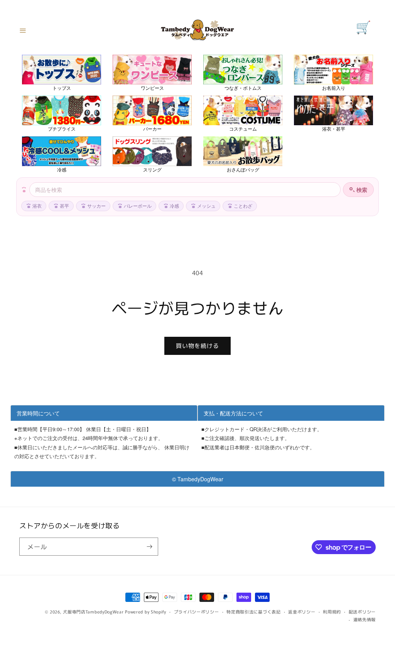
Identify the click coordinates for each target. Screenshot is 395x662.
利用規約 (332, 611)
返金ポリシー (301, 611)
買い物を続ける (197, 345)
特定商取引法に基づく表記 (253, 611)
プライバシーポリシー (196, 611)
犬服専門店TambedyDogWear (93, 611)
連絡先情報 (364, 619)
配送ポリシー (362, 611)
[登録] (149, 547)
